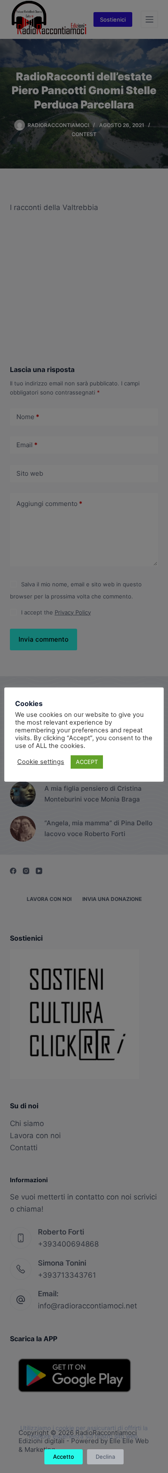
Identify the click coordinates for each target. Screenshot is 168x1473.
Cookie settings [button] (40, 762)
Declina (105, 1456)
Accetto (63, 1456)
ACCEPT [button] (87, 761)
